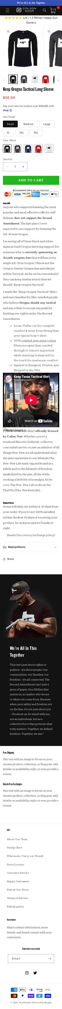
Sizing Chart (14, 847)
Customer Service (18, 873)
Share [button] (10, 559)
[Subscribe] (49, 958)
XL (8, 132)
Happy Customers (18, 881)
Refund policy (15, 906)
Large (47, 124)
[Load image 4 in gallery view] (45, 79)
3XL (36, 132)
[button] (7, 10)
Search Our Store (18, 889)
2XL (21, 132)
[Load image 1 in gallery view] (13, 79)
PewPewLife (25, 1003)
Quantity (7, 159)
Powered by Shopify (42, 1003)
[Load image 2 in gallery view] (23, 79)
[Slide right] (58, 80)
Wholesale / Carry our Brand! (25, 856)
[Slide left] (4, 80)
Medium (28, 124)
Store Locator (15, 864)
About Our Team (17, 839)
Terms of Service (17, 898)
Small (10, 124)
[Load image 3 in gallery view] (34, 79)
